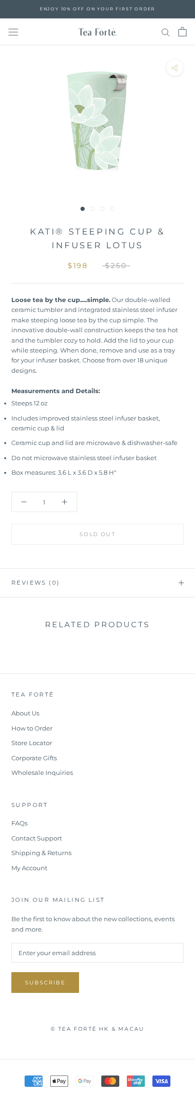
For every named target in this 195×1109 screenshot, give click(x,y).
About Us (25, 713)
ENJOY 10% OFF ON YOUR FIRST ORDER (97, 8)
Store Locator (31, 743)
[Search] (165, 32)
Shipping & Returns (41, 853)
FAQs (19, 823)
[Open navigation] (13, 31)
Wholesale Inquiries (42, 772)
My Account (29, 868)
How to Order (32, 728)
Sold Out (97, 534)
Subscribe (45, 982)
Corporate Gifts (34, 758)
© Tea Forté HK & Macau (97, 1028)
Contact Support (36, 838)
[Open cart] (182, 31)
